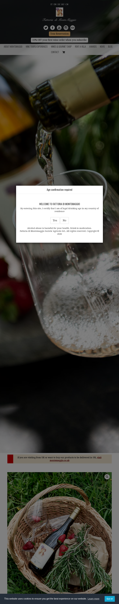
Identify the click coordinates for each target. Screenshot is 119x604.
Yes (55, 220)
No (64, 220)
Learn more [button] (93, 598)
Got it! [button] (110, 599)
